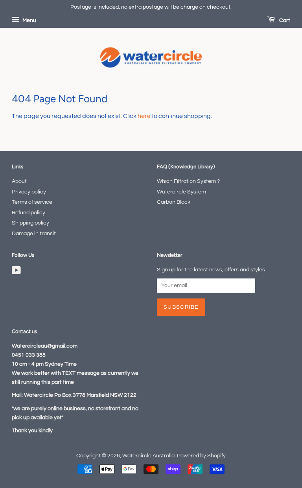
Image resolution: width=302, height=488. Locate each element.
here (144, 116)
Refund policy (28, 212)
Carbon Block (173, 202)
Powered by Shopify (201, 456)
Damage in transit (34, 233)
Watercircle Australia (148, 456)
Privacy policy (29, 192)
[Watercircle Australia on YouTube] (16, 272)
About (19, 181)
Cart (284, 20)
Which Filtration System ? (188, 181)
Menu (28, 20)
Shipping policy (30, 223)
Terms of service (32, 202)
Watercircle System (181, 192)
